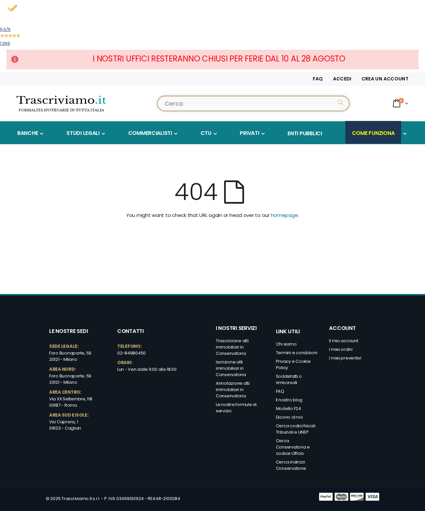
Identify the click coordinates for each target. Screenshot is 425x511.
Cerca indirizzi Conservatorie (291, 465)
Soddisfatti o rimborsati (289, 379)
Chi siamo (286, 344)
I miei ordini (341, 349)
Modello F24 (288, 408)
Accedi (342, 79)
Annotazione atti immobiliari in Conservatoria (233, 389)
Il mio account (343, 341)
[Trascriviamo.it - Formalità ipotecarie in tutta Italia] (61, 103)
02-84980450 (131, 353)
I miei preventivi (345, 358)
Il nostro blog (289, 400)
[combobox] (253, 103)
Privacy (284, 361)
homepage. (285, 215)
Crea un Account (385, 79)
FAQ (318, 79)
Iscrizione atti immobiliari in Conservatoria (231, 368)
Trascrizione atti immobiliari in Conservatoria (232, 347)
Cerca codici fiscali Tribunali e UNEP (295, 429)
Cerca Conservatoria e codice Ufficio (293, 447)
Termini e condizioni (296, 353)
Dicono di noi (289, 417)
